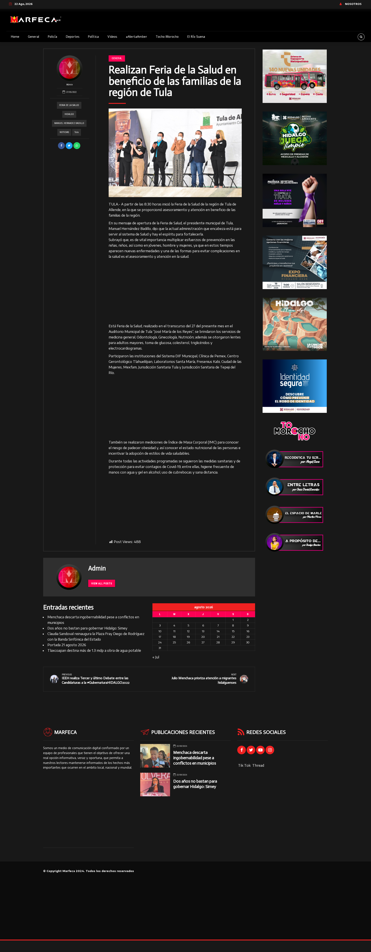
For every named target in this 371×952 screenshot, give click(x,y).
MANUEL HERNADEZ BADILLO (69, 123)
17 (160, 636)
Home (15, 37)
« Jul (155, 657)
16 (247, 631)
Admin (69, 84)
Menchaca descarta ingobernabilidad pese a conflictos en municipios (194, 758)
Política (93, 37)
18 (174, 636)
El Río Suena (196, 37)
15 (233, 631)
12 (188, 631)
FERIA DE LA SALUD (69, 105)
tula (77, 132)
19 (188, 636)
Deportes (72, 37)
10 (159, 631)
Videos (112, 37)
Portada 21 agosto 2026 (66, 645)
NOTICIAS (64, 132)
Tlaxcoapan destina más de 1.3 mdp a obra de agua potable (94, 650)
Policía (52, 37)
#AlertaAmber (136, 37)
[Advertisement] (175, 291)
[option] (175, 153)
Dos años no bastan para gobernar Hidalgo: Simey (87, 628)
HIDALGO (69, 114)
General (33, 37)
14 (218, 631)
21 (218, 636)
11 (174, 631)
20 (203, 636)
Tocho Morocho (167, 37)
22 (233, 636)
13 (203, 631)
